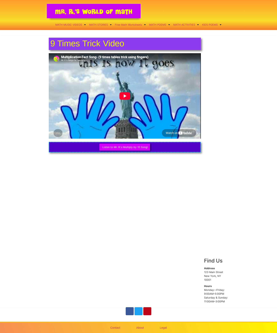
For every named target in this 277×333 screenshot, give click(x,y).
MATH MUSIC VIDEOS (68, 24)
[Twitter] (138, 311)
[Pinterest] (147, 311)
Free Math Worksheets (128, 24)
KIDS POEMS (210, 24)
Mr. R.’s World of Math (93, 11)
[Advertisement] (216, 93)
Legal (163, 327)
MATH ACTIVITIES (184, 24)
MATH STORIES (98, 24)
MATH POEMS (157, 24)
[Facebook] (130, 311)
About (140, 327)
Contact (115, 327)
